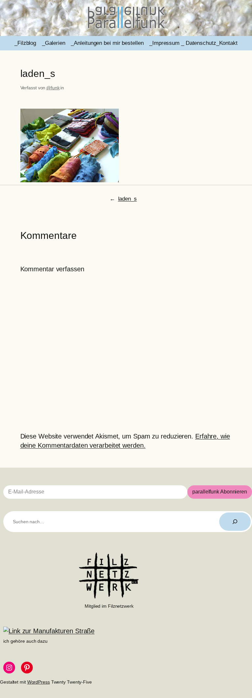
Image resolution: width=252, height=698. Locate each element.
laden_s (127, 199)
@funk (53, 87)
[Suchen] (235, 521)
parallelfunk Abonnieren (219, 491)
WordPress (38, 682)
